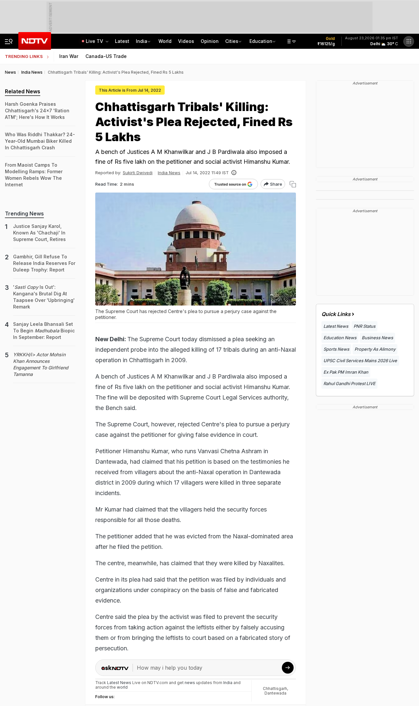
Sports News (336, 349)
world (122, 687)
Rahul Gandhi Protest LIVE (349, 383)
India (141, 41)
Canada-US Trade (106, 56)
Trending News (24, 213)
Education (260, 41)
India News (169, 172)
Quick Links (336, 314)
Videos (186, 41)
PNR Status (364, 326)
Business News (377, 337)
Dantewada (275, 693)
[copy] (293, 184)
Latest (122, 41)
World (165, 41)
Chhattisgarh (275, 688)
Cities (231, 41)
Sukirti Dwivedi (138, 172)
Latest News (335, 326)
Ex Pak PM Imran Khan (345, 372)
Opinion (210, 41)
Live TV (95, 41)
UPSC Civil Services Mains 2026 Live (360, 360)
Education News (339, 337)
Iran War (68, 56)
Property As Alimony (375, 349)
